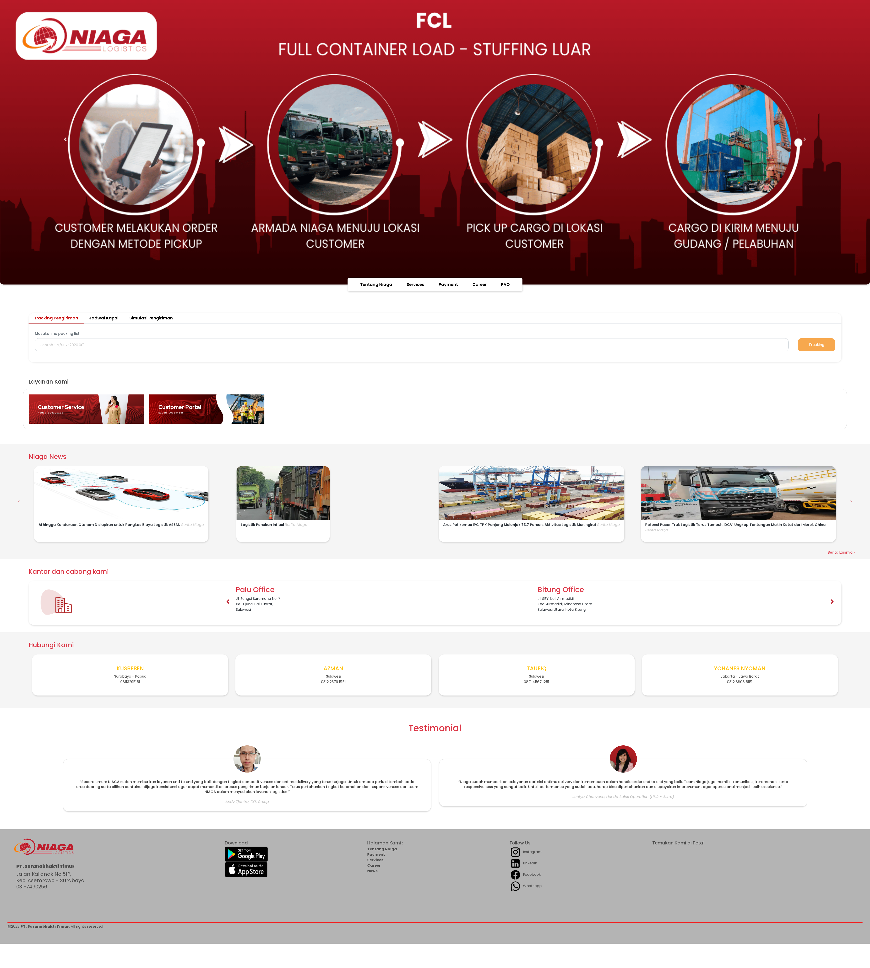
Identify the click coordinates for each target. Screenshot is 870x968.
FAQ (505, 284)
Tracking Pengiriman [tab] (56, 318)
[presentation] (19, 501)
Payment (448, 284)
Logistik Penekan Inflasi (262, 524)
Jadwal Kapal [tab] (103, 318)
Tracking (816, 344)
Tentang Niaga (376, 284)
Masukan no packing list (57, 333)
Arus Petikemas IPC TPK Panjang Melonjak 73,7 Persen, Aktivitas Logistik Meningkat (519, 524)
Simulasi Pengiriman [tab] (151, 318)
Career (479, 284)
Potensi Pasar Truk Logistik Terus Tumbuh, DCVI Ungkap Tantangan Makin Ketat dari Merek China (735, 524)
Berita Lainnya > (842, 552)
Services (415, 284)
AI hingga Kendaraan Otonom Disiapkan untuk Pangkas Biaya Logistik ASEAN (109, 524)
